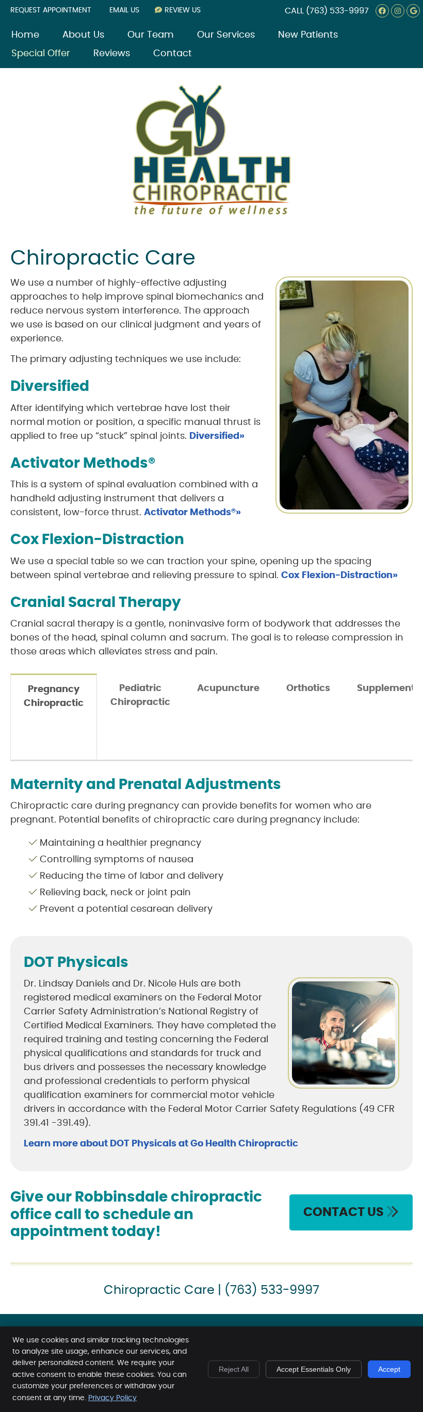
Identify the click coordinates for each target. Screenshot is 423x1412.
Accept (389, 1369)
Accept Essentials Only (313, 1369)
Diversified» (217, 436)
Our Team (150, 35)
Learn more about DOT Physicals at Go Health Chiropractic (161, 1143)
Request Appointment (50, 10)
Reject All (234, 1369)
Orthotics (308, 688)
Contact (172, 53)
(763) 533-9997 (337, 11)
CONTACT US (344, 1212)
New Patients (308, 35)
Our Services (226, 35)
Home (25, 35)
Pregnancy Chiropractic (54, 696)
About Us (83, 35)
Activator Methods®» (192, 512)
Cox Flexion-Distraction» (339, 575)
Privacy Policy (112, 1398)
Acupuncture (228, 688)
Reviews (111, 53)
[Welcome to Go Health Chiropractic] (211, 213)
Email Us (124, 10)
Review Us (183, 10)
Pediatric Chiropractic (140, 695)
